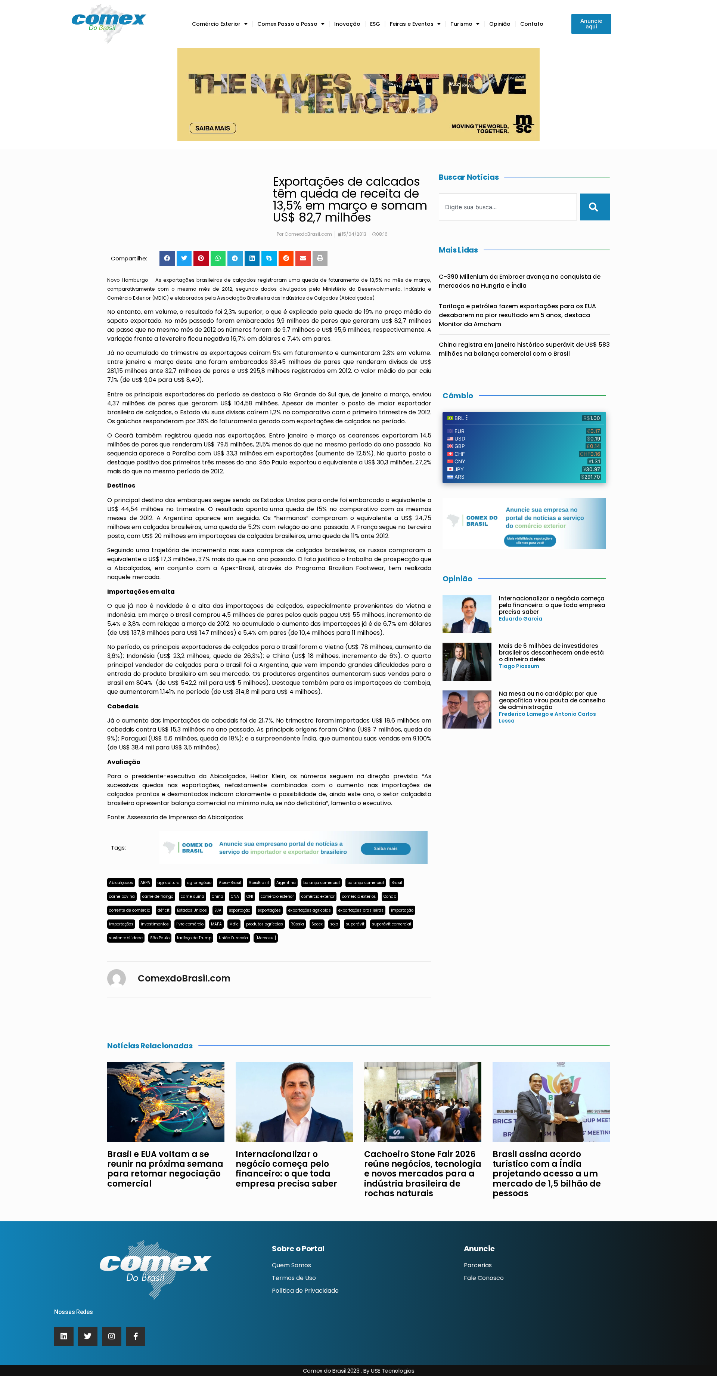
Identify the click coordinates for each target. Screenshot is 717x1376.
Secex (317, 924)
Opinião (499, 24)
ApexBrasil (259, 882)
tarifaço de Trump (194, 938)
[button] (167, 258)
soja (334, 924)
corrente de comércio (129, 910)
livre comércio (190, 924)
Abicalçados (121, 882)
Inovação (347, 24)
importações (121, 924)
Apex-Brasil (230, 882)
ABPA (145, 882)
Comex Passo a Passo (287, 24)
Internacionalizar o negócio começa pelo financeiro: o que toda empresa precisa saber (552, 605)
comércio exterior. (359, 896)
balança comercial (321, 882)
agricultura (169, 882)
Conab (390, 896)
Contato (531, 24)
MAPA (216, 924)
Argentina (286, 882)
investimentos (155, 924)
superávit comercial (391, 924)
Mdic (234, 924)
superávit (355, 924)
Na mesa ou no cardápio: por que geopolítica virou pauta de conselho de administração (552, 700)
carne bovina (122, 896)
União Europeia (233, 938)
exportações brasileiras (361, 910)
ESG (375, 24)
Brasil (396, 882)
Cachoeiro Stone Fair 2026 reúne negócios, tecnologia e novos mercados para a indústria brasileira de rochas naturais (422, 1174)
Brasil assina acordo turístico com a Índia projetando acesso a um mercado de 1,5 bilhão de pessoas (547, 1174)
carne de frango (157, 896)
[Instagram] (111, 1336)
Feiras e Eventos (412, 24)
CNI (249, 896)
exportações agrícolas (309, 910)
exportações (269, 910)
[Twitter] (87, 1336)
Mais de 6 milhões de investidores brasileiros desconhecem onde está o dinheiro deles (551, 652)
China (217, 896)
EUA (217, 910)
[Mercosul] (265, 938)
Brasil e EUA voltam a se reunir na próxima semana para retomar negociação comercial (165, 1169)
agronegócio (199, 882)
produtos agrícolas (264, 924)
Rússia (297, 924)
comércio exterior (277, 896)
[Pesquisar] (595, 207)
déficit (164, 910)
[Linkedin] (64, 1336)
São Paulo (160, 938)
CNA (235, 896)
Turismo (461, 24)
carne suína (192, 896)
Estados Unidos (192, 910)
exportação (239, 910)
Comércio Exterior (216, 24)
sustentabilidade (126, 938)
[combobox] (508, 207)
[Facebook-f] (135, 1336)
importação (402, 910)
